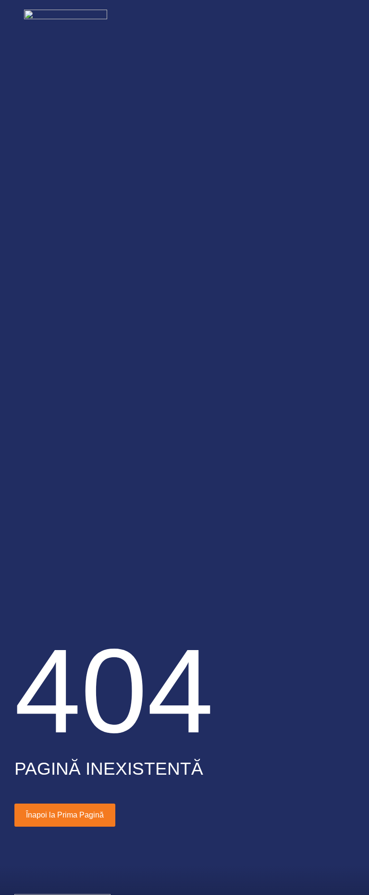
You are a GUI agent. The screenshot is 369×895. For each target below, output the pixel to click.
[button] (333, 22)
